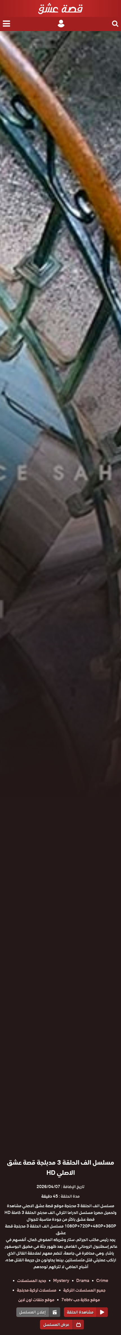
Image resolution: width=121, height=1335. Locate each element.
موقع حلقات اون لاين (36, 1299)
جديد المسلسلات (31, 1280)
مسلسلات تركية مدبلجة (36, 1290)
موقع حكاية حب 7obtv (80, 1299)
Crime (102, 1280)
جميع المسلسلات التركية (84, 1290)
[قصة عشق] (60, 8)
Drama (82, 1280)
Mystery (61, 1280)
